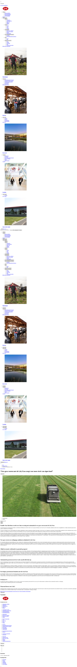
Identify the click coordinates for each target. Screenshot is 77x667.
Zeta (7, 273)
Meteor (8, 246)
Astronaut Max (9, 244)
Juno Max (8, 272)
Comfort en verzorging (6, 633)
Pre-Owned (6, 313)
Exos (7, 270)
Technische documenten (9, 311)
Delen (2, 522)
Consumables (7, 312)
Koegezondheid (7, 234)
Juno (7, 251)
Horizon (8, 262)
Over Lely (4, 117)
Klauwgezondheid (8, 235)
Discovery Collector (10, 256)
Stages (6, 391)
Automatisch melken (6, 604)
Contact (6, 349)
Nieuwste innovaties (8, 268)
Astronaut (8, 243)
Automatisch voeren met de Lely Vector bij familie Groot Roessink (19, 591)
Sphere (8, 258)
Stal (5, 264)
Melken (6, 241)
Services (4, 307)
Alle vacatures (7, 392)
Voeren (6, 248)
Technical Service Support (9, 310)
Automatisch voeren (6, 609)
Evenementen (7, 351)
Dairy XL (8, 245)
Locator (6, 428)
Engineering (7, 388)
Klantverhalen (7, 352)
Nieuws (6, 350)
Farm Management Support (9, 309)
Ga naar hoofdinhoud (3, 5)
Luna (7, 266)
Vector (8, 250)
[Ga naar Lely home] (38, 9)
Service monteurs (7, 390)
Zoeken (11, 230)
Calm (7, 252)
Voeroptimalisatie (7, 236)
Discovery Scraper (10, 257)
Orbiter (8, 271)
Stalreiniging (5, 614)
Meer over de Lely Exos (4, 591)
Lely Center (4, 194)
